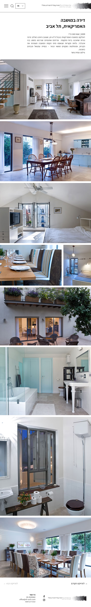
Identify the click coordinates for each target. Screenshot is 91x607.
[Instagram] (44, 600)
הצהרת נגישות (30, 601)
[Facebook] (44, 596)
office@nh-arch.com (27, 599)
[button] (12, 5)
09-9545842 (30, 597)
